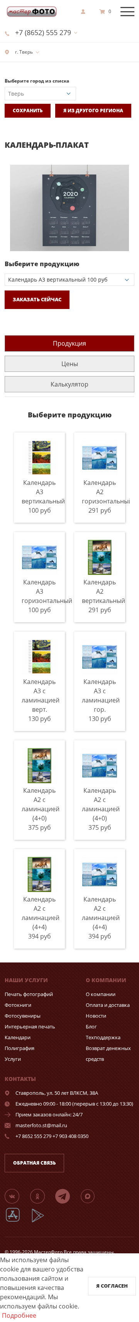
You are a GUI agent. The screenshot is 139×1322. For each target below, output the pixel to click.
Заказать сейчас (37, 299)
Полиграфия (19, 1048)
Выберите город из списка (37, 81)
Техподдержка (103, 1037)
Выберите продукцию (42, 264)
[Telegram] (67, 1196)
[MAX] (92, 1196)
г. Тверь (23, 52)
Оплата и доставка (108, 1004)
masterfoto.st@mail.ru (41, 1125)
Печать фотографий (29, 994)
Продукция (69, 343)
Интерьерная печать (30, 1026)
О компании (100, 994)
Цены (69, 364)
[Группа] (17, 1196)
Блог (91, 1026)
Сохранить (27, 110)
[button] (127, 171)
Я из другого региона (93, 110)
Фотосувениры (23, 1015)
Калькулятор (69, 384)
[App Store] (18, 1221)
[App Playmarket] (42, 1221)
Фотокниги (18, 1004)
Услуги (13, 1058)
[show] (85, 11)
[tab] (69, 343)
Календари (18, 1037)
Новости (96, 1015)
